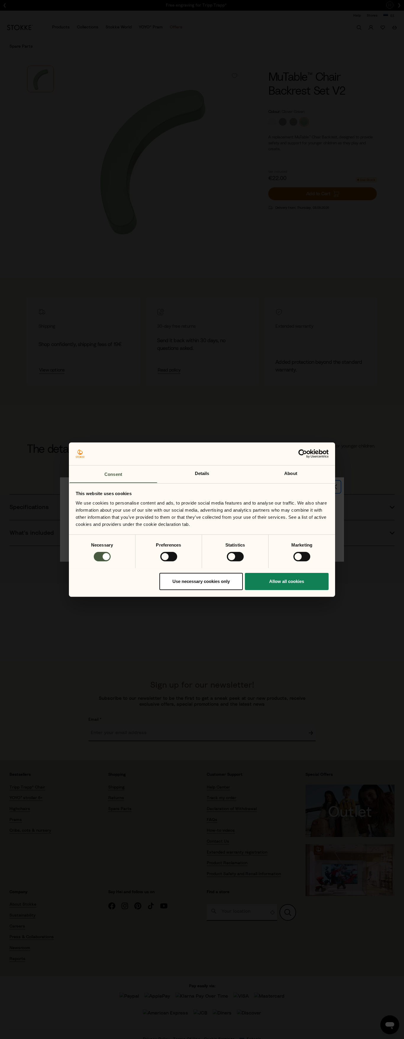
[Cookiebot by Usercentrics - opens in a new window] (303, 453)
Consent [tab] (113, 473)
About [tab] (290, 473)
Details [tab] (202, 473)
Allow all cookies (286, 581)
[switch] (168, 556)
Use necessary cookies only (201, 581)
